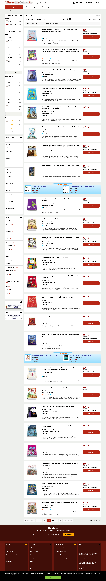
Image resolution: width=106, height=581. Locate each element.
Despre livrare (9, 561)
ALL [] (8, 293)
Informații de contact (35, 547)
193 (53, 520)
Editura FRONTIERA (36, 188)
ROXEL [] (8, 253)
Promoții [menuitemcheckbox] (14, 28)
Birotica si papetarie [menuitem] (10, 208)
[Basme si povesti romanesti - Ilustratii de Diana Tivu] (32, 399)
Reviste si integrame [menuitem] (10, 212)
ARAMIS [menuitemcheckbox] (14, 40)
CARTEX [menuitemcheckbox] (14, 61)
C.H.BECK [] (9, 256)
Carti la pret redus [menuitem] (9, 147)
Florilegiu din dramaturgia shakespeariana (80, 355)
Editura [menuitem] (47, 23)
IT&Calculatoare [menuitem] (9, 172)
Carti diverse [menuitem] (8, 162)
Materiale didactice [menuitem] (10, 205)
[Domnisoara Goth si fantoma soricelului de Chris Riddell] (32, 417)
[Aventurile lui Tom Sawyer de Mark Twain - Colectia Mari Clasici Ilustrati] (32, 177)
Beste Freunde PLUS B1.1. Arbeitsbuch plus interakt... (45, 355)
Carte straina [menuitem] (8, 140)
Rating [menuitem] (40, 23)
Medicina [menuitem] (8, 187)
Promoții (32, 558)
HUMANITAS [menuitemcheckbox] (14, 68)
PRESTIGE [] (9, 224)
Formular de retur (34, 551)
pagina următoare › (68, 520)
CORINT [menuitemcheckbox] (14, 57)
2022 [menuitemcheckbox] (14, 92)
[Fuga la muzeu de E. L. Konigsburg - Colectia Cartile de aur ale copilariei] (32, 210)
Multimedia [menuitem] (8, 190)
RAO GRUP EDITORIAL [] (12, 267)
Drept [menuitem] (7, 169)
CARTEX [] (9, 249)
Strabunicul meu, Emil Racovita (39, 186)
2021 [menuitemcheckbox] (14, 96)
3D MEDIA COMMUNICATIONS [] (12, 282)
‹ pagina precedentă (29, 520)
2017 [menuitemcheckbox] (14, 109)
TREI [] (8, 228)
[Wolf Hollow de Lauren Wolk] (32, 230)
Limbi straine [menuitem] (8, 176)
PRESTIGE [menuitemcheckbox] (14, 44)
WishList (88, 2)
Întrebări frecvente (10, 565)
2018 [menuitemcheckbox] (14, 106)
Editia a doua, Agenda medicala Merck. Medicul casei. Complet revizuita (88, 563)
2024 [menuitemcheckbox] (14, 85)
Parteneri (32, 568)
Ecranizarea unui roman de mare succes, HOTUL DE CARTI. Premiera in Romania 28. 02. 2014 (89, 549)
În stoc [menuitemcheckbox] (14, 21)
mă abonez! (68, 534)
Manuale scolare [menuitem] (9, 183)
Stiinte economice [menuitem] (10, 194)
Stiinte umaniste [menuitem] (9, 201)
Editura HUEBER (35, 357)
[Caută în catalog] (65, 2)
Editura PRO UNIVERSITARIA (76, 357)
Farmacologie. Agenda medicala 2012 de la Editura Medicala (89, 558)
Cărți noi (32, 554)
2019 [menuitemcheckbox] (14, 102)
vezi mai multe (14, 72)
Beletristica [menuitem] (8, 155)
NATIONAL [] (9, 231)
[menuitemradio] (66, 19)
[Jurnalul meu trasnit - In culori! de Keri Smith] (32, 268)
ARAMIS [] (9, 220)
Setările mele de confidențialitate (62, 558)
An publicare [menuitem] (56, 23)
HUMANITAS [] (10, 260)
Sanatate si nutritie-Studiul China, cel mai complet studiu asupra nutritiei (88, 554)
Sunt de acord (53, 577)
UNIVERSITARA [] (10, 278)
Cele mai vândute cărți (60, 547)
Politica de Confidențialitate (12, 554)
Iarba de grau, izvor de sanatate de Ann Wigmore (88, 567)
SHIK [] (8, 274)
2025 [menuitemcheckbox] (14, 82)
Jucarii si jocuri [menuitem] (9, 151)
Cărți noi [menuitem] (26, 7)
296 (60, 520)
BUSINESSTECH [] (11, 245)
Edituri (31, 561)
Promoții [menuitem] (33, 7)
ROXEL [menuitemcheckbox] (14, 64)
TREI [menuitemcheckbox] (14, 47)
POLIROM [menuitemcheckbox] (14, 54)
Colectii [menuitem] (7, 165)
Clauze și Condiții (18, 574)
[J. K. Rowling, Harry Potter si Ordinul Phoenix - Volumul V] (32, 327)
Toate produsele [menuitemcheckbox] (14, 24)
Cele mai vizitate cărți (59, 554)
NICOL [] (8, 289)
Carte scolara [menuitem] (8, 158)
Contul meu (78, 2)
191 (44, 520)
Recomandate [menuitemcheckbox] (14, 31)
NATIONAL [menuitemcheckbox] (14, 51)
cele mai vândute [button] (37, 19)
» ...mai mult (55, 43)
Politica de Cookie (93, 573)
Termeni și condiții (10, 547)
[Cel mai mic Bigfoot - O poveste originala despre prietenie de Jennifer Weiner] (32, 436)
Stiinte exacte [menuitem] (9, 197)
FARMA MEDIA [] (10, 242)
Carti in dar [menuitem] (8, 144)
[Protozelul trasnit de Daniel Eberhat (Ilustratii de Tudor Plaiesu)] (32, 138)
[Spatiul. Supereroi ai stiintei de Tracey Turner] (32, 495)
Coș (97, 2)
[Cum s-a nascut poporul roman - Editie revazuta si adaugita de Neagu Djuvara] (32, 475)
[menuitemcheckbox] (14, 121)
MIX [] (8, 286)
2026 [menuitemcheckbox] (14, 79)
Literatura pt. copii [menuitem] (10, 180)
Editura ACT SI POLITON (75, 188)
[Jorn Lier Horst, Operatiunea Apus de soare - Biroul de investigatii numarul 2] (32, 287)
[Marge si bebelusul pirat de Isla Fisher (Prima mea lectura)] (32, 99)
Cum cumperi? (9, 558)
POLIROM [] (9, 235)
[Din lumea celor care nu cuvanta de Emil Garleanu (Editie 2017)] (32, 513)
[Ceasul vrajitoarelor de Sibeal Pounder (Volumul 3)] (32, 456)
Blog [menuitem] (48, 7)
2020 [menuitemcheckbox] (14, 99)
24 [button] (97, 19)
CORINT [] (9, 238)
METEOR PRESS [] (11, 270)
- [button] (21, 15)
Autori (31, 565)
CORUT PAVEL (9, 263)
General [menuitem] (33, 23)
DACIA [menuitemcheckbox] (14, 37)
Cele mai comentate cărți (60, 551)
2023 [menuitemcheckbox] (14, 89)
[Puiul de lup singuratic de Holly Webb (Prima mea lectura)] (32, 81)
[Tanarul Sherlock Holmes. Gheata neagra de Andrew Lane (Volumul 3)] (32, 346)
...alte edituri (8, 296)
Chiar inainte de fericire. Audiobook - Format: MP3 (82, 186)
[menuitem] (14, 7)
